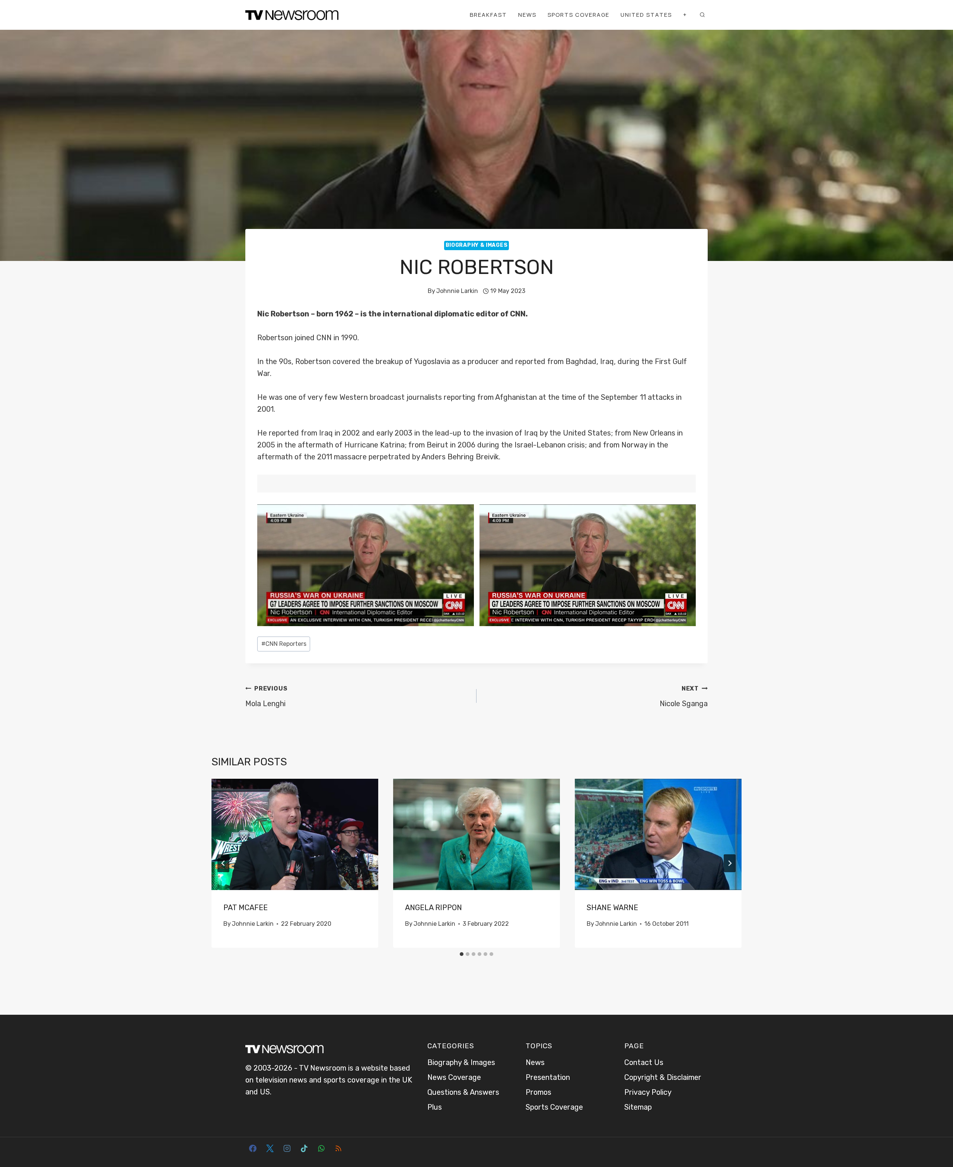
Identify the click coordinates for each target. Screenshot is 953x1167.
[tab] (461, 954)
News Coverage (454, 1077)
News (527, 15)
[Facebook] (252, 1148)
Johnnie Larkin (457, 290)
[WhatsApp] (321, 1148)
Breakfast (488, 15)
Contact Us (643, 1062)
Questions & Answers (463, 1092)
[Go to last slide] (223, 863)
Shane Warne (612, 907)
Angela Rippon (433, 907)
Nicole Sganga (684, 696)
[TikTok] (304, 1148)
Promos (538, 1092)
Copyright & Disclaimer (662, 1077)
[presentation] (294, 834)
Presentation (548, 1077)
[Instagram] (287, 1148)
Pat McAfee (245, 907)
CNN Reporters (283, 643)
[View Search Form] (702, 14)
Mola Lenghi (266, 696)
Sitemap (638, 1107)
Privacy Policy (648, 1092)
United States (646, 15)
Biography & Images (477, 245)
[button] (365, 565)
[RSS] (338, 1148)
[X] (269, 1148)
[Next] (730, 863)
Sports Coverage (578, 15)
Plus (434, 1107)
